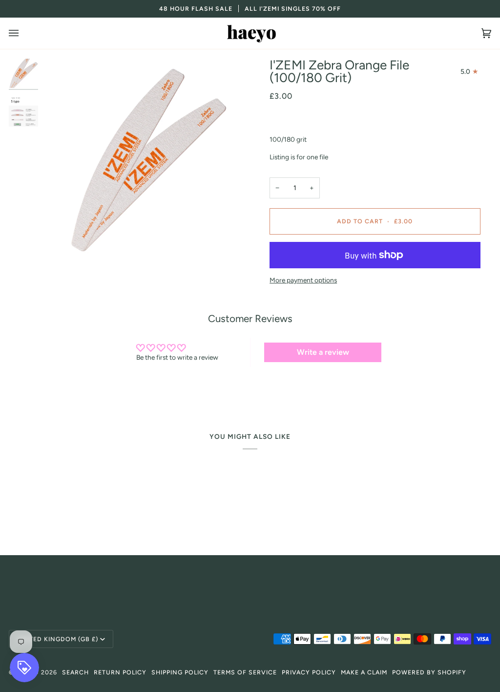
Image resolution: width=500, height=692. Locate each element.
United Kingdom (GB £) (57, 639)
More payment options (303, 280)
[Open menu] (23, 33)
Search (75, 672)
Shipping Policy (179, 672)
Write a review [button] (323, 352)
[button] (249, 581)
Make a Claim (364, 672)
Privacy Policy (309, 672)
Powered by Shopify (429, 672)
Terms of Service (245, 672)
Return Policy (120, 672)
